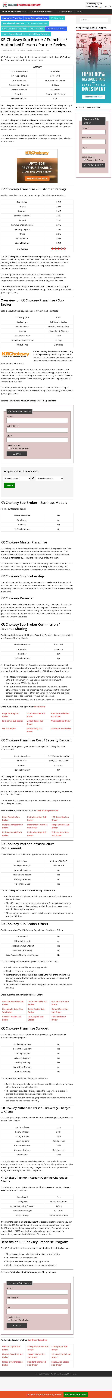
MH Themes (72, 1374)
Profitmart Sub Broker (60, 721)
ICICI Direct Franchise (37, 23)
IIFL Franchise (57, 18)
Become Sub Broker (76, 1394)
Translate (107, 6)
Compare (9, 485)
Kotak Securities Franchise (14, 28)
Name (10, 416)
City (8, 436)
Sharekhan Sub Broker (61, 728)
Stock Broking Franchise (13, 12)
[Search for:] (94, 20)
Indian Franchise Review (30, 50)
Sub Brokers (39, 706)
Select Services (13, 445)
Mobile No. (12, 426)
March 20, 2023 (10, 50)
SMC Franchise (36, 28)
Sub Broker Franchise (37, 1340)
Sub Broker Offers (65, 12)
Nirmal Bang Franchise (39, 34)
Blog (79, 12)
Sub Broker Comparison (40, 12)
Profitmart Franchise (56, 28)
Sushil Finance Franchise (13, 34)
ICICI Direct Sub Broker (12, 721)
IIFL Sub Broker (9, 728)
